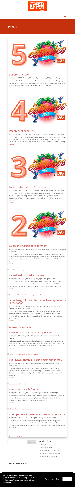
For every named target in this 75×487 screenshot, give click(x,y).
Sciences (53, 279)
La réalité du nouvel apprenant (27, 275)
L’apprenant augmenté (22, 131)
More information (52, 479)
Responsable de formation (50, 363)
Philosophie (58, 78)
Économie (38, 418)
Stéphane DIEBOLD (17, 78)
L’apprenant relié (19, 74)
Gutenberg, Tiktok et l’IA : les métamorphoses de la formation (37, 302)
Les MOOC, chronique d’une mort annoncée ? (35, 360)
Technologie (60, 134)
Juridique (36, 78)
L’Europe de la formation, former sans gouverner (37, 414)
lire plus (11, 88)
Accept (67, 479)
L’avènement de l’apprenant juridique (30, 332)
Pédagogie (50, 78)
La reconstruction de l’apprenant (28, 187)
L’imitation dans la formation (25, 389)
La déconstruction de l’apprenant (28, 245)
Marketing (43, 78)
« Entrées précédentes (15, 436)
